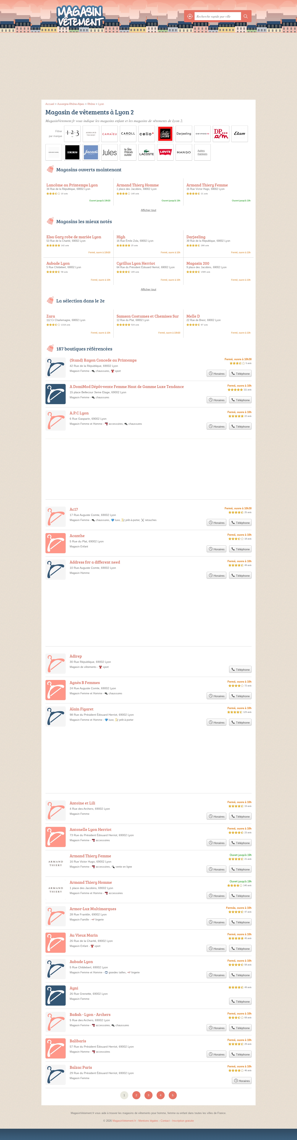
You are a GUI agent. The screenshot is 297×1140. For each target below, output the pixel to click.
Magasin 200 (197, 263)
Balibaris (78, 1041)
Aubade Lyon (58, 263)
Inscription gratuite (183, 1120)
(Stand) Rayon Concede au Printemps (103, 360)
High (121, 237)
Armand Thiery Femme (207, 185)
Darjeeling (195, 237)
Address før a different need (95, 562)
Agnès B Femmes (85, 682)
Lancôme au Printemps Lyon (72, 185)
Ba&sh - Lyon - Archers (90, 1014)
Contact (165, 1120)
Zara (50, 316)
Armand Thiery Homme (138, 185)
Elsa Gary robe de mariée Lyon (73, 237)
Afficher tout (148, 210)
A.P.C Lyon (79, 413)
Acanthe (77, 535)
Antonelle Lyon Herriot (91, 829)
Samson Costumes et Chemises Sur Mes (148, 318)
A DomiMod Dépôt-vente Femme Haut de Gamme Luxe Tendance (127, 386)
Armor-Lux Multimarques (93, 908)
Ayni (74, 988)
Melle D (193, 316)
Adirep (76, 656)
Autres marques (202, 152)
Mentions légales (148, 1120)
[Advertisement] (148, 67)
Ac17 (74, 509)
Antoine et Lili (82, 803)
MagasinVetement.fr (89, 16)
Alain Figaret (82, 709)
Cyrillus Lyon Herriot (136, 263)
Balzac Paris (81, 1067)
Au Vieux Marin (84, 935)
